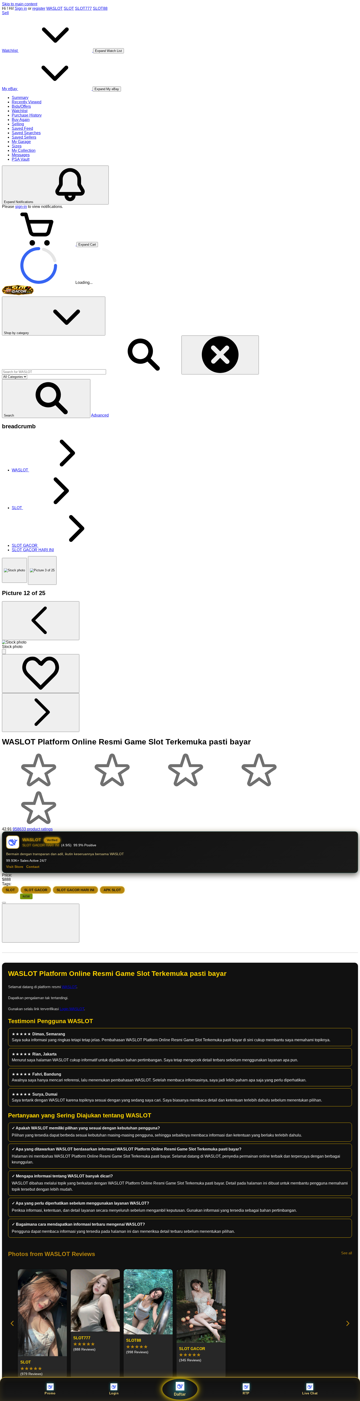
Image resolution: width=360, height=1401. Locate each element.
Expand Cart (87, 244)
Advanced (100, 415)
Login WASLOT (72, 1009)
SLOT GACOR (35, 890)
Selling (18, 124)
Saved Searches (26, 133)
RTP (246, 1393)
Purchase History (27, 115)
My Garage (21, 142)
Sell (5, 13)
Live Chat (310, 1393)
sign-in (21, 206)
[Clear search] (220, 354)
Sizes (17, 146)
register (38, 8)
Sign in (21, 8)
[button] (46, 398)
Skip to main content (19, 4)
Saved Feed (22, 128)
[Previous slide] (12, 1323)
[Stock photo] (14, 570)
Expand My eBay (107, 89)
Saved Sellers (24, 137)
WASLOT (54, 8)
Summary (20, 98)
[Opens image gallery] (4, 651)
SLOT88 (100, 8)
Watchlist (19, 111)
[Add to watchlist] (40, 673)
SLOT (69, 8)
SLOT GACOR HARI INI (75, 890)
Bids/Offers (21, 106)
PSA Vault (20, 159)
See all (346, 1253)
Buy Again (21, 120)
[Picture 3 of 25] (42, 570)
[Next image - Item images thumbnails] (40, 712)
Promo (50, 1393)
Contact (32, 867)
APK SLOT (112, 890)
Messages (21, 155)
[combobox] (54, 371)
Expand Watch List (108, 51)
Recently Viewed (26, 102)
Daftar (180, 1394)
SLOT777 (83, 8)
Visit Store (14, 867)
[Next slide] (347, 1323)
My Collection (24, 150)
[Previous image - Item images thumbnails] (40, 620)
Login (114, 1393)
